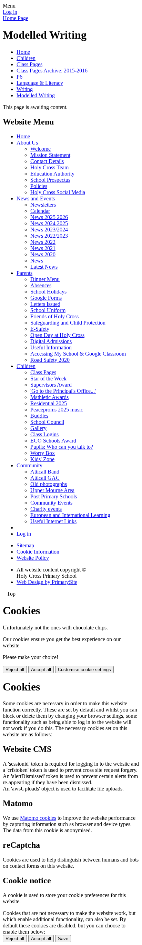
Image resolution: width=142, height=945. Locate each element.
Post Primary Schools (53, 496)
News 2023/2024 (49, 229)
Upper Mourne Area (52, 490)
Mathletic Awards (49, 397)
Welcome (40, 149)
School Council (47, 422)
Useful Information (51, 347)
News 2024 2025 (49, 223)
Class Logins (44, 434)
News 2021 (42, 248)
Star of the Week (48, 378)
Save (63, 938)
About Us (27, 143)
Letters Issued (45, 304)
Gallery (38, 428)
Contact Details (47, 161)
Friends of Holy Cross (54, 316)
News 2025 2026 (49, 217)
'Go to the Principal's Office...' (63, 391)
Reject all (15, 669)
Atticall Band (44, 472)
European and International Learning (70, 515)
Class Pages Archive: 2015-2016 (52, 70)
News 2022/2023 (49, 236)
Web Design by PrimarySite (47, 582)
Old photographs (48, 484)
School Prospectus (50, 180)
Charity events (46, 509)
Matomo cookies (38, 818)
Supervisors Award (51, 385)
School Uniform (47, 310)
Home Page (15, 18)
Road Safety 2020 (50, 360)
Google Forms (46, 298)
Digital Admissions (51, 341)
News (36, 260)
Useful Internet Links (53, 521)
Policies (38, 186)
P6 (19, 77)
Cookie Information (38, 552)
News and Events (36, 198)
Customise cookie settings (84, 669)
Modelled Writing (36, 95)
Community (29, 465)
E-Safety (39, 329)
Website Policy (33, 558)
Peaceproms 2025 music (56, 409)
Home (23, 52)
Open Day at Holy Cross (57, 335)
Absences (40, 285)
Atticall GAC (45, 478)
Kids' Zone (42, 459)
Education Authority (52, 174)
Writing (25, 89)
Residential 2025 (48, 403)
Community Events (51, 503)
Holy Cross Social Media (57, 192)
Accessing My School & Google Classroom (78, 354)
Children (26, 58)
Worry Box (42, 453)
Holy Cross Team (49, 167)
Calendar (40, 211)
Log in (10, 12)
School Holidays (48, 292)
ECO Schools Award (53, 441)
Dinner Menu (45, 279)
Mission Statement (50, 155)
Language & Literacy (40, 83)
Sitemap (25, 545)
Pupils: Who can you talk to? (61, 447)
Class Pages (29, 64)
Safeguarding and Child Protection (67, 323)
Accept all (41, 669)
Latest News (44, 267)
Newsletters (43, 205)
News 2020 (42, 254)
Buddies (39, 416)
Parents (24, 273)
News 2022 (42, 242)
